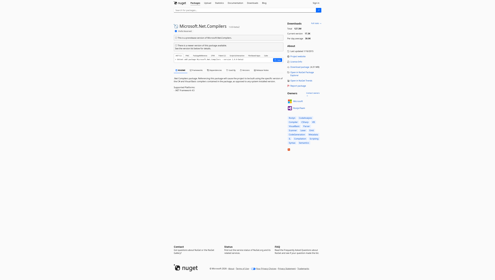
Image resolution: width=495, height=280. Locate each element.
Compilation (300, 138)
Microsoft (298, 101)
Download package (299, 67)
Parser (306, 126)
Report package (298, 85)
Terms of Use (242, 268)
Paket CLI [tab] (222, 55)
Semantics (304, 142)
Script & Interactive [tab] (237, 55)
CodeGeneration (297, 134)
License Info (296, 61)
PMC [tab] (187, 55)
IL (290, 138)
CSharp (305, 122)
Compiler (293, 122)
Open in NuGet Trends (301, 80)
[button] (277, 60)
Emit (311, 130)
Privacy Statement (287, 268)
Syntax (292, 142)
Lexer (303, 130)
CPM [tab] (213, 55)
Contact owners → (313, 94)
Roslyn (292, 118)
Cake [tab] (266, 55)
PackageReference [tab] (200, 55)
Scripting (314, 138)
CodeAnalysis (305, 118)
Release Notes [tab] (262, 70)
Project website (298, 56)
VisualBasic (294, 126)
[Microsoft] (290, 101)
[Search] (318, 10)
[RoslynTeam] (290, 108)
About (231, 268)
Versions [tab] (246, 70)
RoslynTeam (299, 108)
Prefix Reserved (185, 31)
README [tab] (181, 70)
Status (228, 246)
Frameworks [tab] (197, 70)
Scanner (293, 130)
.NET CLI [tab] (178, 55)
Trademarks (303, 268)
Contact (179, 246)
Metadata (313, 134)
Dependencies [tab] (215, 70)
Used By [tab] (232, 70)
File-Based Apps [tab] (254, 55)
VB (313, 122)
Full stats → (316, 23)
